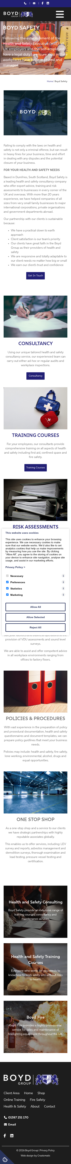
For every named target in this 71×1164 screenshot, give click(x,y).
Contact (49, 1106)
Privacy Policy (15, 567)
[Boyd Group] (18, 16)
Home (50, 81)
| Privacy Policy (47, 1150)
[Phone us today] (25, 3)
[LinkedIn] (48, 3)
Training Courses (35, 435)
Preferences (17, 582)
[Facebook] (42, 3)
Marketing (16, 594)
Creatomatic (44, 1156)
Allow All (35, 606)
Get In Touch (35, 275)
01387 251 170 (18, 1117)
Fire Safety (37, 1100)
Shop (41, 1093)
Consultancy (35, 344)
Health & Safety (15, 1106)
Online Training (14, 1100)
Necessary (16, 576)
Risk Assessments (35, 527)
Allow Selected (35, 617)
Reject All (35, 627)
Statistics (16, 588)
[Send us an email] (34, 3)
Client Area (11, 1093)
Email (12, 1124)
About (35, 1106)
